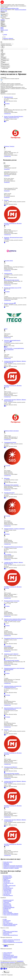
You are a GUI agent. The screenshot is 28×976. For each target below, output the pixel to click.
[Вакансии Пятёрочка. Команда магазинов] (15, 418)
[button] (2, 27)
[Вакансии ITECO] (15, 318)
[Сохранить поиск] (2, 51)
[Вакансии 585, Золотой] (15, 456)
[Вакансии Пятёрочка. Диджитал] (15, 134)
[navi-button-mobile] (2, 32)
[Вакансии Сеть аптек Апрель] (15, 251)
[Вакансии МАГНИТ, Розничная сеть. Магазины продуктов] (15, 214)
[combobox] (7, 44)
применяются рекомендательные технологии (12, 962)
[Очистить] (2, 47)
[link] (3, 24)
